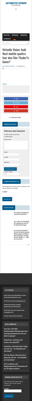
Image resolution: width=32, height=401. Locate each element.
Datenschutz (7, 39)
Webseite (6, 162)
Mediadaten (24, 35)
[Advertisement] (16, 22)
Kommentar (7, 139)
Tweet (4, 84)
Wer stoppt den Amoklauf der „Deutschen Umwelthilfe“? (21, 213)
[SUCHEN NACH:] (16, 43)
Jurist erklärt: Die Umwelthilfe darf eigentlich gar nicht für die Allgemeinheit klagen (21, 223)
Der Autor (6, 35)
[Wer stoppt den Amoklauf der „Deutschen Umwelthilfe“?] (7, 216)
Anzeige (28, 244)
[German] (14, 39)
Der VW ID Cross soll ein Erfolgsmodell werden (14, 301)
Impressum (15, 35)
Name (5, 152)
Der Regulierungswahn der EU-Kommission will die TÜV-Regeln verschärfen (15, 366)
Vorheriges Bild (16, 117)
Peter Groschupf (10, 66)
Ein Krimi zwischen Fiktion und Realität (13, 316)
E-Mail (6, 157)
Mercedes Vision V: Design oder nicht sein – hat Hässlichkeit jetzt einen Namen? (16, 348)
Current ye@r (8, 172)
